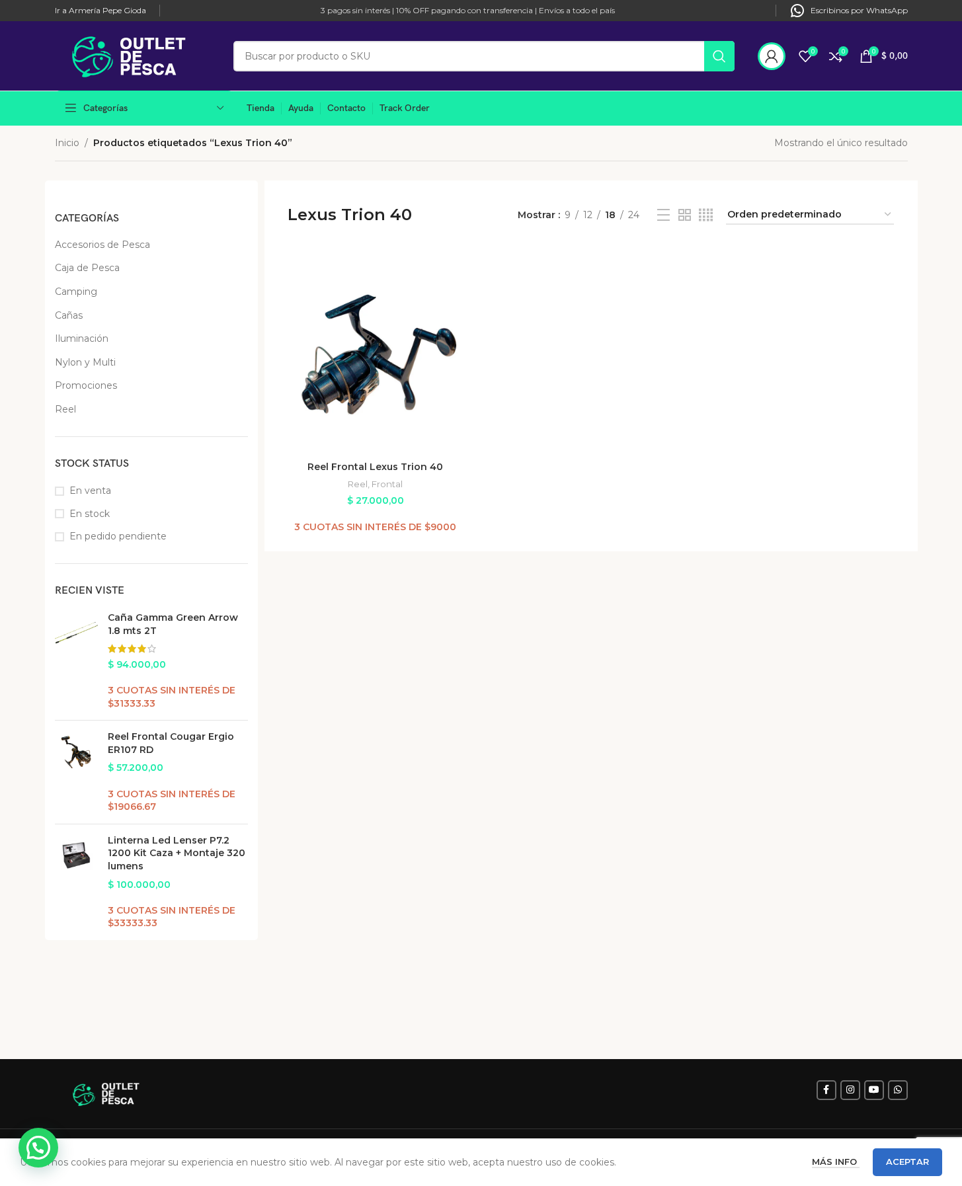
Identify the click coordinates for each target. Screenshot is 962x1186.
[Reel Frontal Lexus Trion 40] (375, 354)
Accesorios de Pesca (102, 245)
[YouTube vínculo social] (874, 1090)
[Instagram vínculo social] (850, 1090)
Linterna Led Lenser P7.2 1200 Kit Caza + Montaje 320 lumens (176, 853)
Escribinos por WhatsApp (859, 10)
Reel (65, 409)
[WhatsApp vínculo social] (898, 1090)
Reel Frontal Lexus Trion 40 (375, 467)
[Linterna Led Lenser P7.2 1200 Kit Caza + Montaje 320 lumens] (76, 882)
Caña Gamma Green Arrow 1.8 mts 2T (173, 624)
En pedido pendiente (118, 536)
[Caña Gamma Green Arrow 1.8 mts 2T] (76, 661)
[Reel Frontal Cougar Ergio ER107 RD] (76, 772)
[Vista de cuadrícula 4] (706, 215)
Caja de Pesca (87, 268)
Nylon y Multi (85, 362)
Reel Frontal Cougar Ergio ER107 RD (171, 743)
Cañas (69, 315)
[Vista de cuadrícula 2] (684, 215)
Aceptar (907, 1161)
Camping (76, 291)
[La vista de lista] (663, 215)
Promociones (86, 385)
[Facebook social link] (826, 1090)
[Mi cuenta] (771, 56)
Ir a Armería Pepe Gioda (100, 10)
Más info (836, 1161)
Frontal (387, 484)
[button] (38, 1147)
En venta (90, 490)
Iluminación (81, 338)
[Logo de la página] (137, 55)
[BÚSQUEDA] (719, 56)
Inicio (67, 143)
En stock (89, 514)
